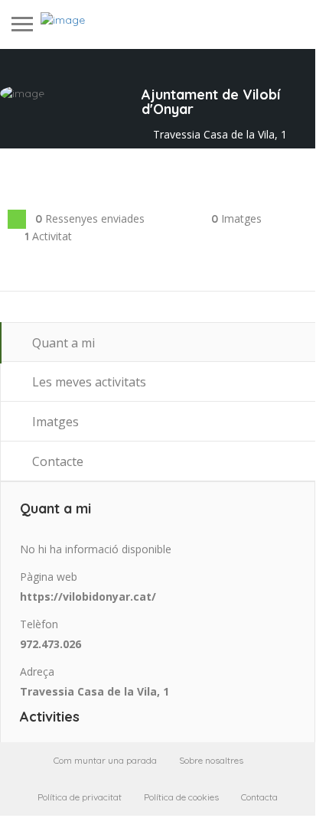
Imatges (54, 421)
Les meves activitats (87, 381)
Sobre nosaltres (211, 760)
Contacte (56, 461)
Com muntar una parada (105, 760)
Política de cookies (181, 797)
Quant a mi (62, 342)
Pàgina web (48, 576)
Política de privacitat (79, 797)
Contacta (259, 797)
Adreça (37, 671)
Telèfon (39, 624)
